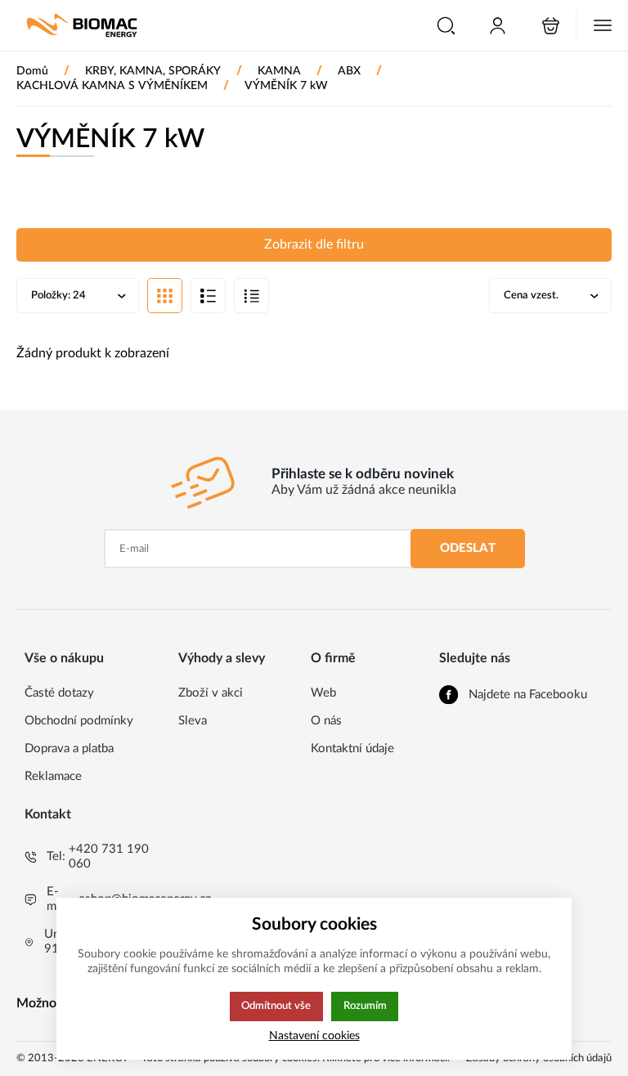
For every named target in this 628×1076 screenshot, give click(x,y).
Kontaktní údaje (352, 748)
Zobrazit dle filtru (314, 244)
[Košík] (550, 25)
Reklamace (53, 776)
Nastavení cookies (314, 1035)
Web (323, 693)
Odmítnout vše (276, 1005)
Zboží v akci (210, 693)
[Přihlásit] (497, 25)
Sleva (192, 721)
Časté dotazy (59, 693)
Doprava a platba (69, 748)
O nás (326, 721)
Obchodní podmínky (79, 721)
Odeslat (468, 548)
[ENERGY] (81, 25)
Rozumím (365, 1005)
